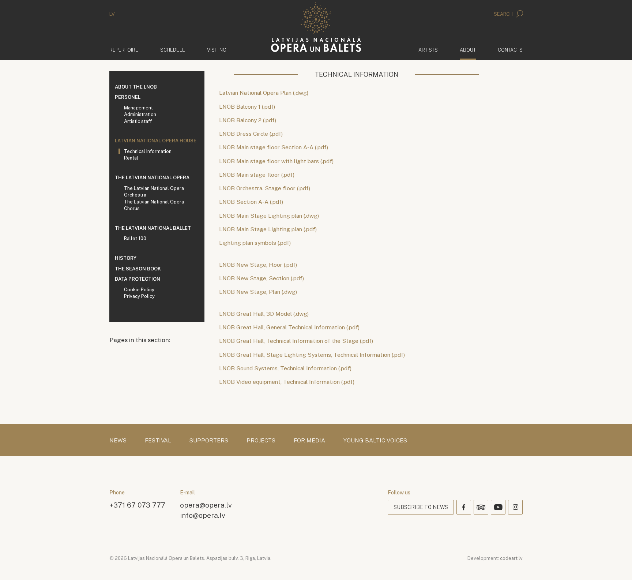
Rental (131, 158)
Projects (261, 441)
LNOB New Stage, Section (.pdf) (261, 278)
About (468, 50)
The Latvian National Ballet (153, 228)
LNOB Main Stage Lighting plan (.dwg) (269, 215)
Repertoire (123, 50)
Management (138, 108)
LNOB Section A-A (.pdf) (251, 201)
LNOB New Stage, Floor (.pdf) (258, 264)
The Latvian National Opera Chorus (154, 205)
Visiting (216, 50)
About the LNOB (136, 87)
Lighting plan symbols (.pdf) (255, 242)
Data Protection (137, 279)
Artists (428, 50)
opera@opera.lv (206, 505)
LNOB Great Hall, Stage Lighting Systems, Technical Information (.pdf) (312, 354)
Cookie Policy (139, 289)
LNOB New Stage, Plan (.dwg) (258, 291)
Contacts (510, 50)
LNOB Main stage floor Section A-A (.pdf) (273, 147)
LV (112, 14)
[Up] (616, 564)
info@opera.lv (202, 515)
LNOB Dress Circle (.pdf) (251, 133)
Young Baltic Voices (375, 441)
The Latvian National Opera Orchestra (154, 192)
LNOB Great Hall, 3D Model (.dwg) (264, 313)
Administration (140, 114)
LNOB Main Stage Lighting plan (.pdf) (268, 229)
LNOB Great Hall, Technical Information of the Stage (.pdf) (296, 340)
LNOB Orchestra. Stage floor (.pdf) (264, 188)
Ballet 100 (135, 238)
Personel (127, 97)
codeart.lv (511, 558)
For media (309, 441)
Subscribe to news (421, 507)
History (125, 258)
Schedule (172, 50)
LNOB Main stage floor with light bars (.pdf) (276, 161)
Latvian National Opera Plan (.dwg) (263, 92)
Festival (158, 441)
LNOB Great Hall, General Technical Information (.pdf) (290, 327)
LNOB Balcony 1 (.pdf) (247, 106)
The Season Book (138, 269)
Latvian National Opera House (155, 140)
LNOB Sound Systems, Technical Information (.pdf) (285, 368)
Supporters (208, 441)
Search (504, 14)
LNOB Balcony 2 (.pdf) (247, 120)
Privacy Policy (139, 296)
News (118, 441)
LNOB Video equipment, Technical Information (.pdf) (286, 381)
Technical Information (148, 151)
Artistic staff (138, 121)
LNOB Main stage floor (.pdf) (256, 174)
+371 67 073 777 (137, 505)
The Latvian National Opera (152, 177)
